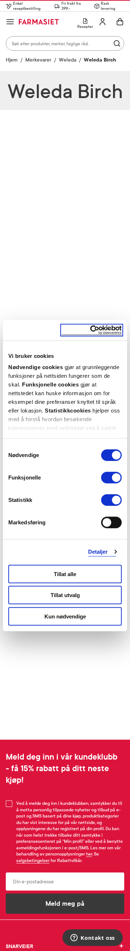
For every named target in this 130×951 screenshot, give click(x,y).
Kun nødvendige (65, 616)
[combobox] (65, 43)
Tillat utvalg (65, 595)
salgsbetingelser (32, 860)
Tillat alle (65, 574)
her (89, 854)
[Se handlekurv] (120, 21)
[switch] (111, 477)
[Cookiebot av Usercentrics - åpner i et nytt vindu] (92, 330)
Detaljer (98, 552)
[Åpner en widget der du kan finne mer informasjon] (92, 938)
